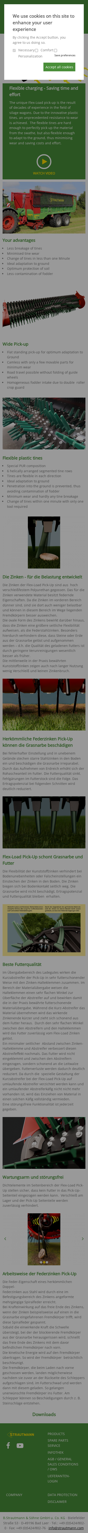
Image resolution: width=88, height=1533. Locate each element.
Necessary (26, 50)
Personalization (30, 56)
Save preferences (64, 55)
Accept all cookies (59, 67)
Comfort (47, 50)
